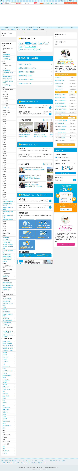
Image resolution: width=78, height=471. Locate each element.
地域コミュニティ (7, 434)
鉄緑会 (4, 398)
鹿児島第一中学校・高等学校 (26, 72)
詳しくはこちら (65, 209)
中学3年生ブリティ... (59, 86)
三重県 (4, 151)
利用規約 (17, 462)
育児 (4, 446)
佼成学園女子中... (73, 112)
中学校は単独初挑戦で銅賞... (60, 106)
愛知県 (4, 149)
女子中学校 (5, 103)
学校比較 (5, 261)
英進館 (4, 368)
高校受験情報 (6, 276)
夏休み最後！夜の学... (62, 132)
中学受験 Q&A (6, 242)
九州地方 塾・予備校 (7, 350)
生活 (4, 439)
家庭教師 (5, 352)
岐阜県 (4, 137)
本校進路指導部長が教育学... (60, 112)
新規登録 (68, 3)
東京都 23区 (6, 110)
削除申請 (40, 462)
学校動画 (63, 460)
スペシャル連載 (21, 460)
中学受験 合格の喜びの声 (8, 247)
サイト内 (13, 3)
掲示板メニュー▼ (72, 0)
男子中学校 (5, 101)
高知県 (4, 176)
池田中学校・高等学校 (25, 83)
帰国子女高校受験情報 (8, 285)
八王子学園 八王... (73, 77)
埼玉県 (4, 119)
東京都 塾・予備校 (7, 343)
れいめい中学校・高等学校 (26, 79)
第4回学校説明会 (61, 123)
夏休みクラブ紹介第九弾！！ (61, 100)
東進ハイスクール (7, 425)
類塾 (4, 405)
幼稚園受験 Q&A (7, 59)
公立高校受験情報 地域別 (8, 266)
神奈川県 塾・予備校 (8, 345)
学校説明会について (7, 259)
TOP (2, 460)
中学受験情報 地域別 (8, 89)
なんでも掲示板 (6, 441)
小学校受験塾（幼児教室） (8, 73)
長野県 (4, 133)
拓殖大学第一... (73, 120)
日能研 (4, 377)
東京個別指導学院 (7, 375)
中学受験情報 (6, 237)
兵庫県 (4, 162)
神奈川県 (5, 114)
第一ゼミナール (6, 407)
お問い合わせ (34, 462)
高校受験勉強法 (6, 273)
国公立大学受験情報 (7, 320)
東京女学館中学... (73, 97)
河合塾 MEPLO (6, 421)
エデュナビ (31, 460)
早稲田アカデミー (7, 389)
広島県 (4, 178)
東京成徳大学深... (73, 103)
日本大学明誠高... (73, 89)
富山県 (4, 142)
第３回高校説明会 (61, 137)
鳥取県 (4, 171)
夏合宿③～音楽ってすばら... (60, 94)
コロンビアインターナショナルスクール (8, 331)
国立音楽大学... (73, 126)
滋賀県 (4, 153)
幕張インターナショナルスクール (8, 335)
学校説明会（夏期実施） (63, 120)
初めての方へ (55, 3)
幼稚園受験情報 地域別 (8, 49)
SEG (4, 391)
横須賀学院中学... (73, 80)
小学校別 (5, 68)
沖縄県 (4, 221)
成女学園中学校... (73, 94)
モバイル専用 (6, 444)
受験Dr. (4, 428)
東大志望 (5, 309)
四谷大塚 (5, 384)
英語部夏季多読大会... (59, 83)
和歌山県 (5, 155)
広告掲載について (10, 462)
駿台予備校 (5, 393)
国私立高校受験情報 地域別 (8, 270)
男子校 (71, 167)
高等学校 (4, 263)
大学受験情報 (6, 318)
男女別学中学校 (6, 233)
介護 (4, 448)
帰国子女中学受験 (7, 256)
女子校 (65, 169)
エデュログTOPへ (65, 144)
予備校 (4, 307)
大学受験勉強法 (6, 301)
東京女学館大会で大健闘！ (60, 97)
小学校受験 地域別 (7, 65)
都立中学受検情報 (7, 240)
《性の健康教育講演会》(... (60, 103)
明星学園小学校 (73, 140)
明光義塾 (5, 382)
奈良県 (4, 165)
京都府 (4, 158)
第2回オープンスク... (59, 89)
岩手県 (4, 226)
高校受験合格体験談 (7, 287)
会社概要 (3, 462)
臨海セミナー (6, 386)
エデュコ (5, 359)
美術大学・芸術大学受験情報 (8, 315)
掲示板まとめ (6, 450)
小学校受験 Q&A (7, 85)
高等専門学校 (6, 280)
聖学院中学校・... (73, 106)
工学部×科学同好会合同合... (60, 114)
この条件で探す (66, 173)
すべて (21, 43)
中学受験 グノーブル (7, 370)
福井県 (4, 144)
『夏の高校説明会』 (62, 129)
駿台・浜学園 (6, 396)
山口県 (4, 181)
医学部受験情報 (6, 312)
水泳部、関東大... (58, 77)
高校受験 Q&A (6, 289)
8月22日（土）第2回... (62, 134)
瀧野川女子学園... (73, 100)
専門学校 (5, 453)
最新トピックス (44, 460)
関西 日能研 (6, 409)
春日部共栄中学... (73, 86)
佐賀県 (4, 192)
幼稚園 (34, 43)
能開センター (6, 412)
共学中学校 (5, 105)
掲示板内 (18, 3)
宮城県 (4, 224)
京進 (4, 400)
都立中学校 (5, 96)
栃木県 (4, 123)
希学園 (4, 414)
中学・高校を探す (12, 460)
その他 (38, 49)
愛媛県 (4, 167)
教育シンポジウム (61, 140)
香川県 (4, 183)
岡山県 (4, 174)
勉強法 (4, 63)
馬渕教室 (5, 418)
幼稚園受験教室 (6, 56)
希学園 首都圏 (6, 380)
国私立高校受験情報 (7, 282)
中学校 (27, 43)
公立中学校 (5, 98)
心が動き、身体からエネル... (60, 109)
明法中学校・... (73, 129)
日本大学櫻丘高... (73, 83)
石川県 (4, 146)
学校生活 (5, 437)
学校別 (4, 296)
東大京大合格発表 (7, 298)
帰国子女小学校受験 (7, 76)
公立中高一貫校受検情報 (8, 251)
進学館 (4, 423)
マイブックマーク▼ (63, 0)
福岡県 (4, 185)
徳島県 (4, 169)
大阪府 (4, 160)
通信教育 (5, 354)
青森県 (4, 228)
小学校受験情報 (6, 70)
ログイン (74, 3)
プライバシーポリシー (25, 462)
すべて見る (47, 119)
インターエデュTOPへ (6, 0)
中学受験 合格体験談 (8, 244)
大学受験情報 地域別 (8, 294)
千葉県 (4, 117)
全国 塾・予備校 (6, 341)
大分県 (4, 194)
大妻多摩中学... (73, 132)
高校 (46, 43)
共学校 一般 (6, 107)
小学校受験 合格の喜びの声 (8, 82)
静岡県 (4, 135)
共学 (64, 167)
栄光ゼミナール (6, 366)
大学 (21, 46)
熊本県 (4, 190)
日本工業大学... (73, 123)
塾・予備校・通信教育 (30, 46)
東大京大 (58, 460)
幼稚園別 (5, 52)
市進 (4, 364)
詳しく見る (65, 244)
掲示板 (6, 460)
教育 (4, 432)
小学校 (40, 43)
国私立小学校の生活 (7, 78)
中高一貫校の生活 (7, 254)
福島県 (4, 128)
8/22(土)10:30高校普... (62, 126)
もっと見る (71, 91)
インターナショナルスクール (27, 49)
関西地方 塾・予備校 (8, 348)
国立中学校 (5, 94)
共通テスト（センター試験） (8, 304)
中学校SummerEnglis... (59, 80)
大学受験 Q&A (6, 325)
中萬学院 (5, 373)
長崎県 (4, 187)
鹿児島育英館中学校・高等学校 (27, 68)
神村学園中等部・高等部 (25, 75)
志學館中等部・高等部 (25, 64)
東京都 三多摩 (6, 112)
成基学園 (5, 402)
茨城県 (4, 121)
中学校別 (5, 91)
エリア (57, 160)
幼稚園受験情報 (6, 54)
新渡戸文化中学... (73, 109)
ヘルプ (45, 462)
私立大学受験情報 (7, 322)
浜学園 (4, 416)
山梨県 (4, 130)
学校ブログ (37, 460)
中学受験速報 (52, 460)
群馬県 (4, 126)
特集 (27, 460)
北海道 (4, 230)
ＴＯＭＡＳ (5, 361)
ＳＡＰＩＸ (5, 357)
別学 (71, 169)
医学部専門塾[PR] (46, 3)
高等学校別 (5, 278)
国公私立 (57, 163)
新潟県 (4, 139)
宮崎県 (4, 197)
